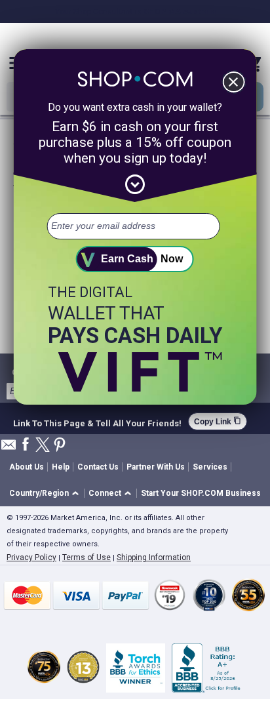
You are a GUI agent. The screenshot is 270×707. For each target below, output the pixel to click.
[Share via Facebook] (25, 445)
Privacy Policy (31, 557)
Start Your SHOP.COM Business (201, 493)
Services (210, 467)
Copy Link (217, 421)
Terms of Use (86, 557)
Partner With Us (155, 467)
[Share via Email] (8, 448)
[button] (46, 493)
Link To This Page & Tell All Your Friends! (97, 421)
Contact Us (98, 467)
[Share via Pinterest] (59, 445)
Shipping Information (154, 557)
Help (60, 467)
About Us (26, 467)
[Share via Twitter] (42, 445)
